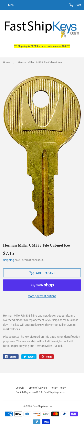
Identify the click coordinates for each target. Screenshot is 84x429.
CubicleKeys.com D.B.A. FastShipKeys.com (40, 392)
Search (19, 387)
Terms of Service (37, 387)
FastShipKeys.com (43, 406)
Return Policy (58, 387)
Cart (78, 5)
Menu (11, 5)
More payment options (42, 296)
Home (6, 62)
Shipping (8, 260)
